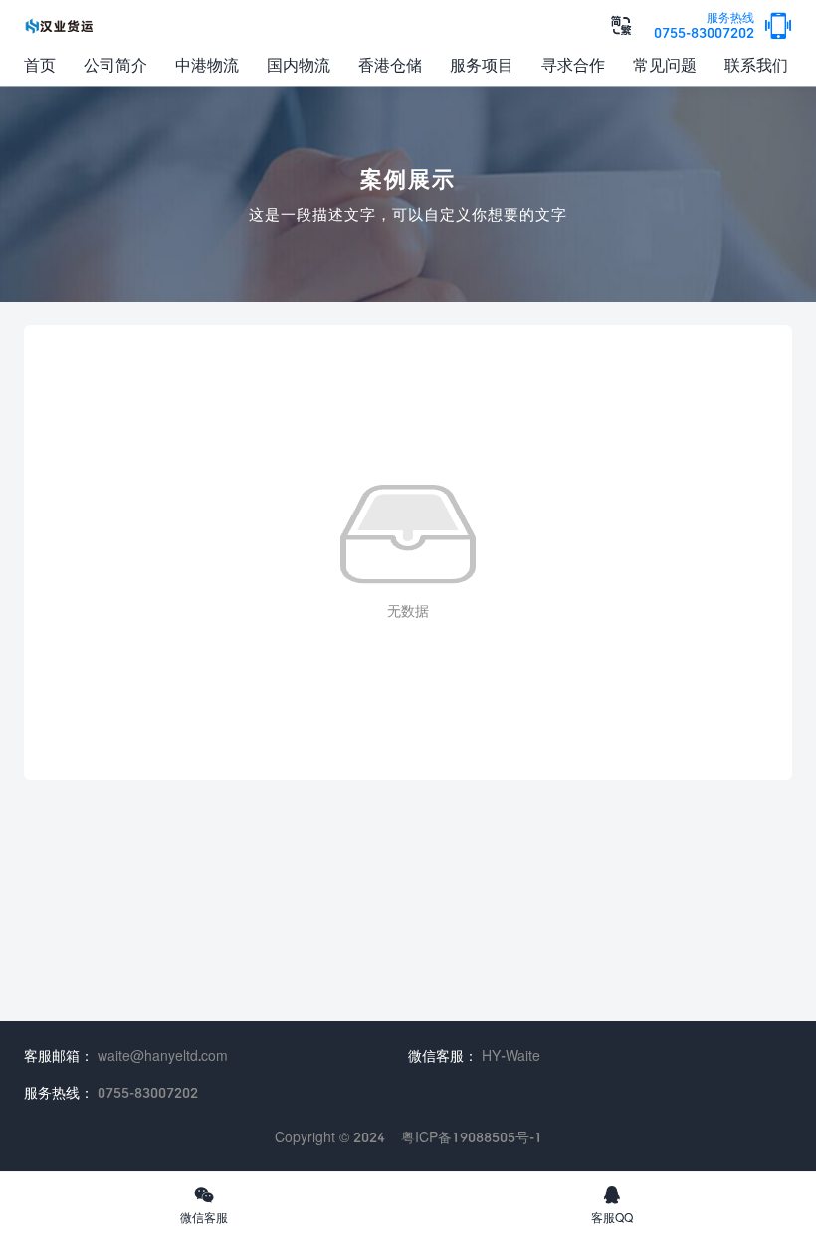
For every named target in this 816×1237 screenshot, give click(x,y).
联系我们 (756, 64)
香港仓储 (390, 64)
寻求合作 (573, 64)
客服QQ (612, 1204)
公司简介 (115, 64)
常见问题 (665, 64)
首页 (40, 64)
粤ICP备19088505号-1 (471, 1137)
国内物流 (298, 64)
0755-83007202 (704, 26)
